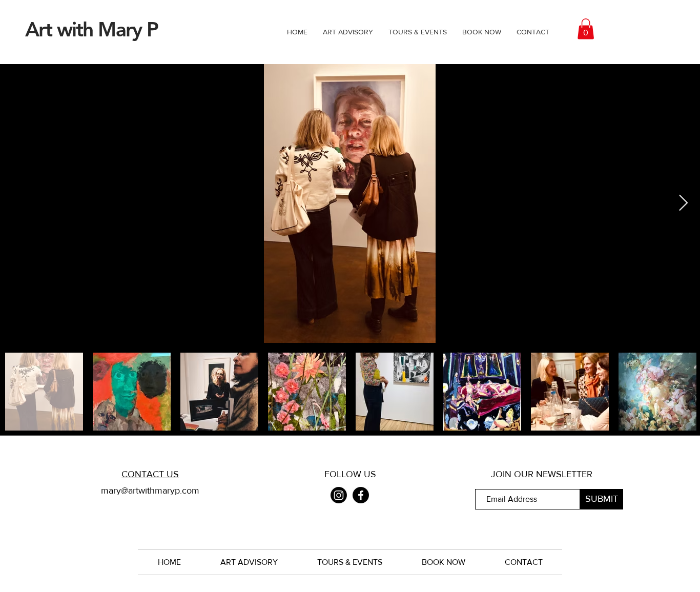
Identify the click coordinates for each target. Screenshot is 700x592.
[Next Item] (683, 203)
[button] (585, 28)
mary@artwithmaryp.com (150, 490)
